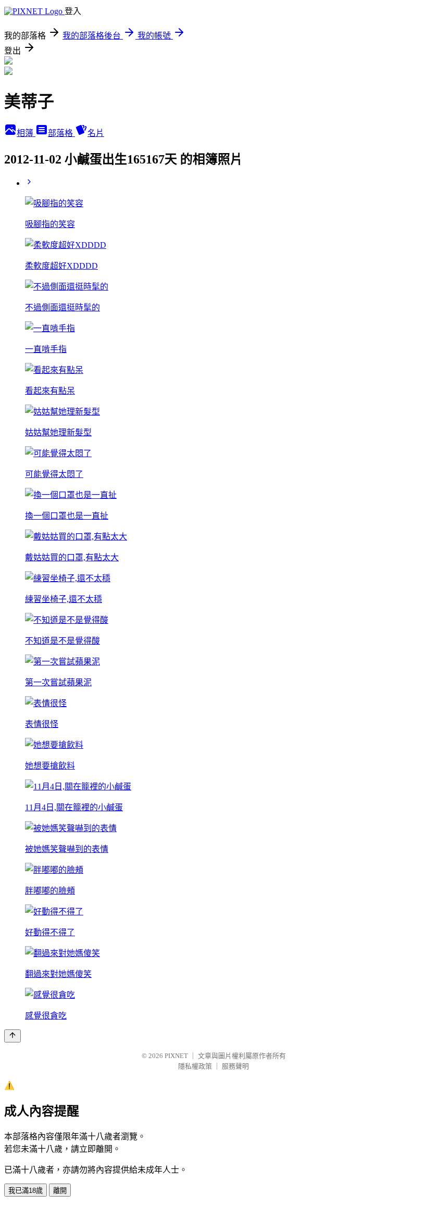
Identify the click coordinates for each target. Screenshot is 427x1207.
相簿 (26, 133)
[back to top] (12, 1035)
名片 (95, 133)
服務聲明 (235, 1066)
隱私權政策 (195, 1066)
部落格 (61, 133)
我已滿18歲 (25, 1191)
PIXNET (176, 1056)
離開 (60, 1191)
